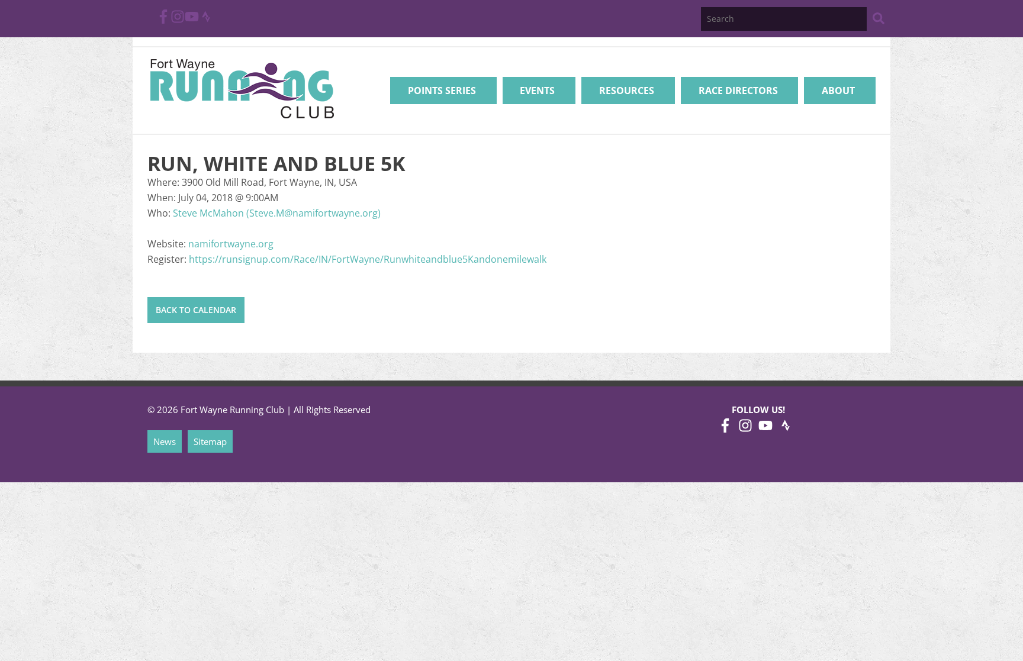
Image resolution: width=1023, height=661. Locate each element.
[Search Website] (878, 20)
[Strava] (206, 20)
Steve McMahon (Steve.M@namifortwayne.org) (277, 213)
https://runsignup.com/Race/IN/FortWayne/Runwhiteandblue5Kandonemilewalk (367, 259)
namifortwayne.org (231, 243)
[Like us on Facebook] (163, 20)
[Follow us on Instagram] (177, 20)
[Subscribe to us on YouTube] (192, 20)
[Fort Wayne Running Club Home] (241, 88)
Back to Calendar (196, 309)
